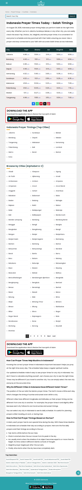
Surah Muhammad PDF (51, 459)
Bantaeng (60, 239)
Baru (10, 258)
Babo (58, 195)
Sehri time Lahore (11, 466)
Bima (58, 297)
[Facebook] (33, 103)
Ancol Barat (60, 186)
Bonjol (58, 321)
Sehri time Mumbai (12, 469)
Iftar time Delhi (24, 469)
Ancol (34, 186)
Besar (10, 292)
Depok (34, 138)
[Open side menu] (6, 3)
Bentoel (59, 282)
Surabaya (36, 133)
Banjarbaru (60, 234)
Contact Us (37, 483)
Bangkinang (36, 229)
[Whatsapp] (37, 103)
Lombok (59, 147)
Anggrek (11, 191)
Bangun (11, 234)
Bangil (34, 224)
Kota (10, 157)
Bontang (11, 326)
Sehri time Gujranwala (60, 466)
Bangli (58, 229)
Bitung (34, 306)
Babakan (12, 195)
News (54, 483)
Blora (34, 311)
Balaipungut (37, 210)
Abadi (10, 171)
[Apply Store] (35, 119)
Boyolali (59, 326)
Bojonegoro (36, 316)
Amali (58, 176)
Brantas (11, 331)
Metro (10, 152)
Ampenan (12, 186)
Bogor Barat (13, 316)
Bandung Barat (62, 220)
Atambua (59, 191)
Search (72, 16)
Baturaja (35, 263)
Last (54, 336)
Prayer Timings (15, 12)
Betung (11, 297)
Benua (10, 287)
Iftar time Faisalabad (25, 466)
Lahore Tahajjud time (34, 463)
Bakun (58, 205)
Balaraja (59, 210)
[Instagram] (48, 103)
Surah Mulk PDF (65, 459)
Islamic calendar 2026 (49, 463)
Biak (33, 297)
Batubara (12, 263)
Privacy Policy (47, 483)
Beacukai (12, 273)
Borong (35, 326)
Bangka (59, 224)
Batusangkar (61, 263)
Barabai (59, 249)
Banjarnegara (37, 239)
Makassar (36, 142)
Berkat (58, 287)
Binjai (10, 302)
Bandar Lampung (15, 220)
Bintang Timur (37, 302)
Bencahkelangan (15, 278)
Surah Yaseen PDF (26, 459)
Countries (25, 12)
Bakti (34, 205)
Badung (35, 200)
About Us (29, 483)
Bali (33, 147)
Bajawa (11, 205)
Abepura (35, 171)
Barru (58, 253)
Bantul (58, 152)
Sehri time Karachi (30, 473)
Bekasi (58, 133)
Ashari (34, 191)
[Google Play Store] (16, 119)
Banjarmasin (13, 239)
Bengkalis (59, 278)
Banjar (34, 234)
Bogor (58, 311)
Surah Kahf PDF (38, 459)
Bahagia (59, 200)
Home (7, 12)
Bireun (10, 306)
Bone (34, 321)
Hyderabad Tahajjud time (39, 469)
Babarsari (36, 195)
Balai (10, 210)
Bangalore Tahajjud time (14, 473)
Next (49, 336)
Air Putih (11, 176)
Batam (35, 258)
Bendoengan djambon (41, 278)
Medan (58, 138)
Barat (34, 152)
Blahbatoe (60, 306)
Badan (11, 200)
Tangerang (12, 142)
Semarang (60, 142)
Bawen (35, 268)
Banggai (11, 224)
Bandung (11, 138)
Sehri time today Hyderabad (43, 466)
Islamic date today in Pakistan (15, 463)
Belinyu (58, 273)
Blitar (10, 311)
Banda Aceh (60, 215)
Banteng (35, 244)
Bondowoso (13, 321)
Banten (11, 244)
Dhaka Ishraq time (55, 469)
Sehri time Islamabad (44, 473)
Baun (10, 268)
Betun (58, 292)
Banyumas (12, 249)
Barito (34, 253)
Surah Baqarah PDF (12, 459)
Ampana (59, 181)
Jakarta (11, 133)
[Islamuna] (41, 2)
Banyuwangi (37, 249)
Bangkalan (12, 229)
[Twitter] (44, 103)
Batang (59, 258)
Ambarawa (12, 181)
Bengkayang (13, 282)
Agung (58, 171)
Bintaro (59, 302)
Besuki (34, 292)
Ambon (35, 181)
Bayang (59, 268)
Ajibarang (36, 176)
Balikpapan (36, 215)
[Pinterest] (41, 103)
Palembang (13, 147)
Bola (57, 316)
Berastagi (36, 287)
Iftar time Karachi (63, 463)
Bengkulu (35, 282)
